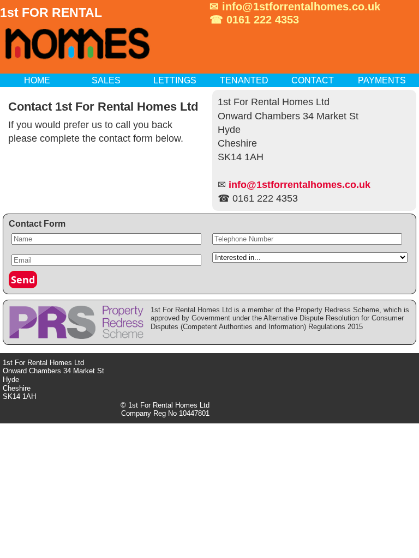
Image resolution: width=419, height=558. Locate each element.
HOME (37, 80)
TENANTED (244, 80)
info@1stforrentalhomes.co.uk (301, 7)
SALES (106, 80)
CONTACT (312, 80)
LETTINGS (174, 80)
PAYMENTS (382, 80)
